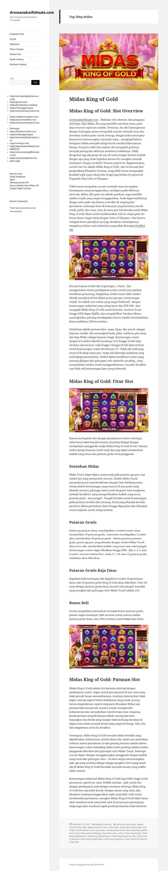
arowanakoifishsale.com (83, 119)
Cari (12, 78)
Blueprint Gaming (103, 824)
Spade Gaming (16, 59)
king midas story (109, 833)
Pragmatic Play (17, 34)
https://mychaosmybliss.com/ (23, 119)
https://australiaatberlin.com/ (23, 158)
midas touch (130, 839)
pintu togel (15, 161)
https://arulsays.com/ (19, 143)
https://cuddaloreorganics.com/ (24, 116)
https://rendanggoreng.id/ (21, 108)
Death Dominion (17, 176)
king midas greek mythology (88, 833)
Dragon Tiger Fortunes (20, 188)
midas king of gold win (113, 839)
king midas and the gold (131, 827)
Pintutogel (14, 128)
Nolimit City (15, 54)
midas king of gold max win (123, 836)
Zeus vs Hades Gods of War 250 (24, 185)
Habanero (14, 44)
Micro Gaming (16, 49)
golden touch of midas (98, 827)
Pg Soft (13, 39)
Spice (12, 179)
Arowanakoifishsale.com (32, 12)
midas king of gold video (91, 839)
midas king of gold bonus (99, 836)
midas (120, 833)
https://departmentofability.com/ (24, 146)
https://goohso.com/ (18, 102)
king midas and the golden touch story (112, 830)
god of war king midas (126, 824)
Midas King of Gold (93, 99)
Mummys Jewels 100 (19, 182)
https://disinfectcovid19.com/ (23, 131)
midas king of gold (132, 833)
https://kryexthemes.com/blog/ (23, 105)
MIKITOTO (15, 149)
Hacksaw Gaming (18, 64)
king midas (114, 827)
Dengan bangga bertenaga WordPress (86, 864)
